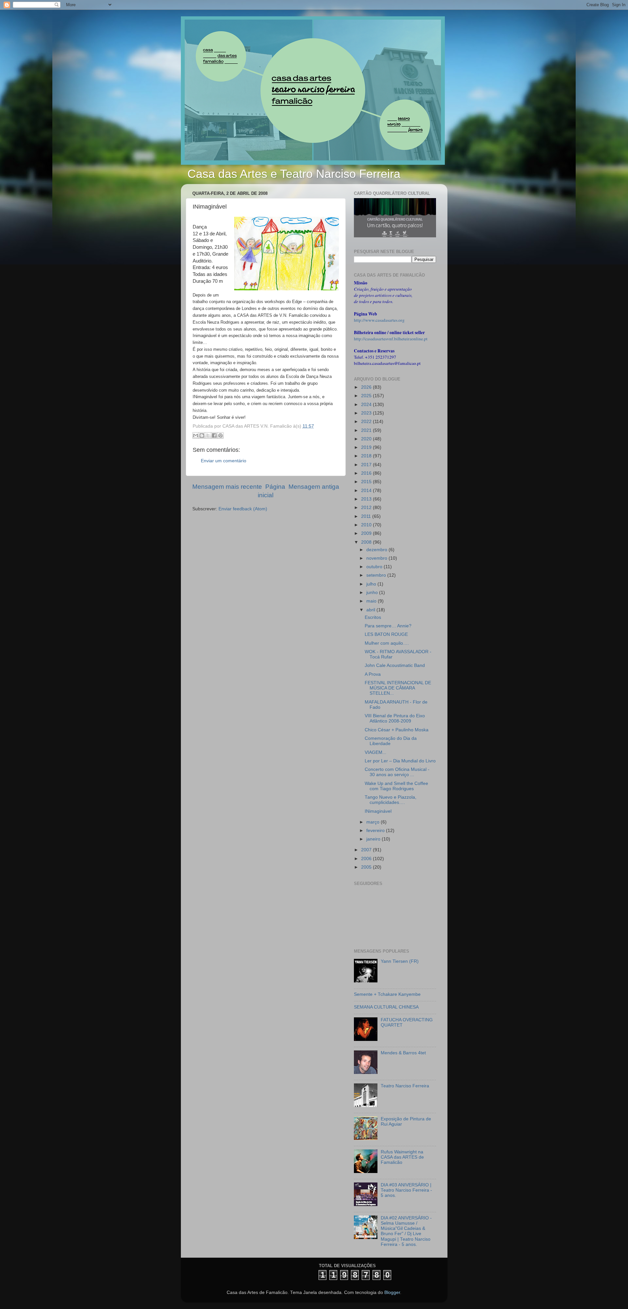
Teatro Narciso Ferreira (405, 1085)
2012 (367, 507)
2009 (367, 533)
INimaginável (378, 811)
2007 (367, 849)
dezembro (377, 549)
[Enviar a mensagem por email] (195, 435)
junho (372, 592)
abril (371, 609)
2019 (367, 447)
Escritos (373, 617)
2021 (367, 430)
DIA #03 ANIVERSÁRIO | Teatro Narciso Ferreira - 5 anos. (406, 1190)
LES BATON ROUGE (386, 634)
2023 (367, 413)
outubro (375, 566)
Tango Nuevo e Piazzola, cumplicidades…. (390, 800)
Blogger (392, 1292)
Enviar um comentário (223, 460)
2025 (367, 395)
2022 (367, 421)
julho (371, 584)
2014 (367, 490)
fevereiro (376, 830)
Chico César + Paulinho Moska (396, 729)
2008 (367, 542)
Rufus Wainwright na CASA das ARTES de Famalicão (402, 1157)
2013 (367, 499)
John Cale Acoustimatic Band (395, 665)
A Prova (373, 674)
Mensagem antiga (313, 486)
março (373, 822)
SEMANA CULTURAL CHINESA (386, 1007)
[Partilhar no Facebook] (214, 435)
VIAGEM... (375, 752)
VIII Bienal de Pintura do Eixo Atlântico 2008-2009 (395, 718)
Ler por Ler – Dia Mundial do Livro (400, 760)
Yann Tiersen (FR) (400, 961)
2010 (367, 524)
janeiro (374, 839)
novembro (377, 558)
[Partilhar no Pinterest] (220, 435)
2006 (367, 858)
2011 (366, 516)
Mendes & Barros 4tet (403, 1052)
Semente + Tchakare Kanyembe (387, 994)
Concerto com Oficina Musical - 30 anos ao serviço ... (397, 772)
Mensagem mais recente (227, 486)
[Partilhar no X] (208, 435)
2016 (367, 473)
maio (372, 601)
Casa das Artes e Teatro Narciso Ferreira (293, 173)
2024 (367, 404)
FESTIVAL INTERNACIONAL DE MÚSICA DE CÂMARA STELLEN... (398, 688)
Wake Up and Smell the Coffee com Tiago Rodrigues (396, 786)
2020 (367, 438)
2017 (367, 464)
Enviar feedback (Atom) (242, 508)
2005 (367, 867)
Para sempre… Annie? (388, 625)
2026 (367, 387)
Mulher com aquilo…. (387, 643)
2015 (367, 481)
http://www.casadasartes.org (379, 320)
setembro (376, 575)
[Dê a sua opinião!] (202, 435)
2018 (367, 455)
